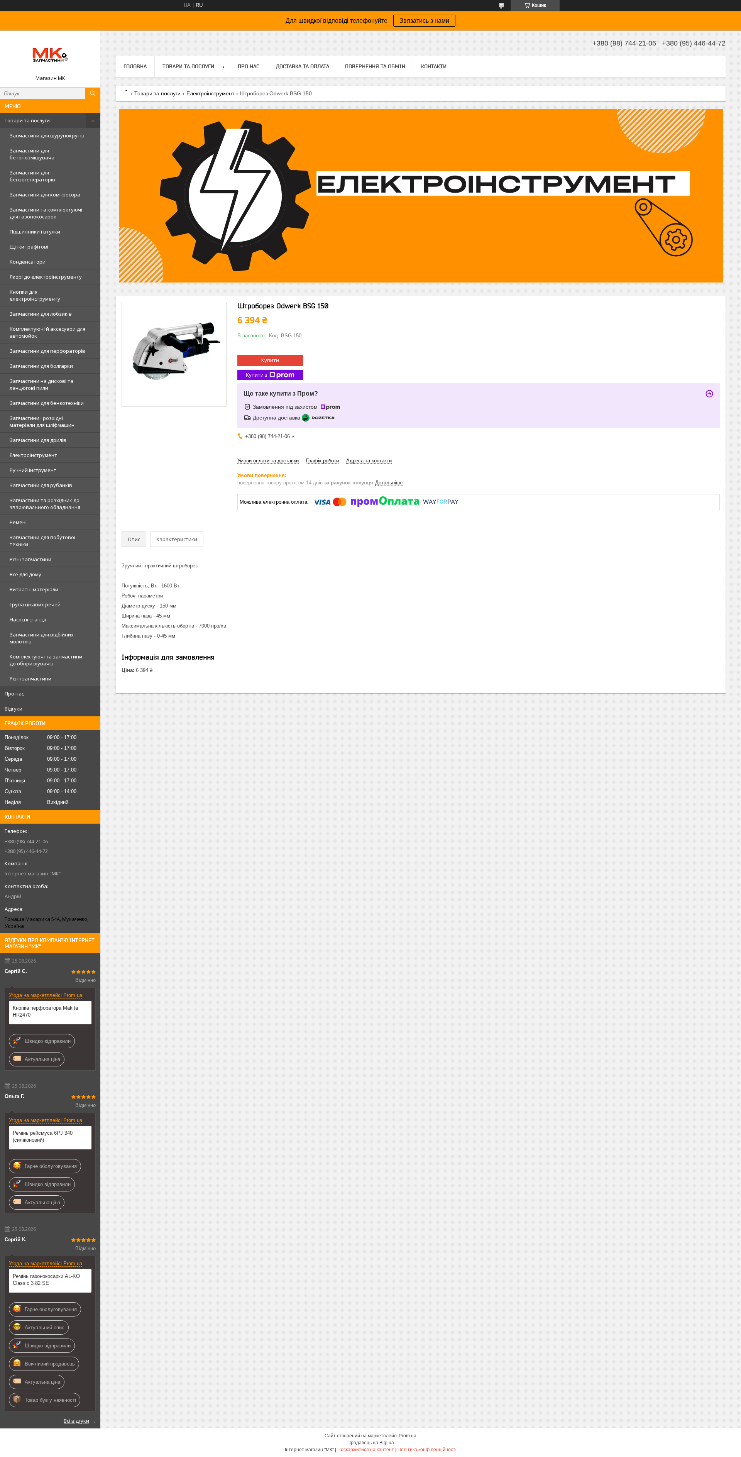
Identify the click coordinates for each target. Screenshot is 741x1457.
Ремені (18, 522)
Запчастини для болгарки (41, 365)
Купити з (256, 374)
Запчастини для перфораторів (47, 350)
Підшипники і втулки (35, 231)
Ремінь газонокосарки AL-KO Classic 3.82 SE (46, 1279)
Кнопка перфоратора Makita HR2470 (45, 1011)
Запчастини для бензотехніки (47, 402)
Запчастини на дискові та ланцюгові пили (41, 384)
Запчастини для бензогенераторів (32, 176)
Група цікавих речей (35, 604)
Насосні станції (28, 619)
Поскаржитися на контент (365, 1449)
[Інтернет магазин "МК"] (50, 55)
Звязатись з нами (424, 20)
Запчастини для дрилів (38, 440)
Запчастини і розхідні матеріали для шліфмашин (42, 421)
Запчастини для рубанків (41, 485)
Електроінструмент (33, 455)
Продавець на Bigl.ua (370, 1442)
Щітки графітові (29, 246)
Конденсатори (28, 261)
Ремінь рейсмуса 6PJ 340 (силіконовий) (43, 1136)
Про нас (14, 693)
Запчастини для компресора (45, 194)
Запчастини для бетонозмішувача (32, 154)
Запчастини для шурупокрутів (47, 135)
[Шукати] (92, 93)
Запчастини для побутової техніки (42, 541)
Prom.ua (407, 1435)
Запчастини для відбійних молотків (42, 638)
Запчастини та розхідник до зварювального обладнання (45, 504)
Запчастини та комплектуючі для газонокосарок (46, 213)
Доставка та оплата (302, 66)
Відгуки (13, 708)
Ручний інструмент (33, 470)
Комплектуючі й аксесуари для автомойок (47, 332)
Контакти (434, 66)
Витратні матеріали (34, 589)
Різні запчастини (30, 559)
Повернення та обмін (375, 66)
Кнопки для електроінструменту (35, 295)
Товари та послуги (27, 120)
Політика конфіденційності (427, 1449)
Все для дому (25, 574)
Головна (135, 66)
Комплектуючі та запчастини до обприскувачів (46, 660)
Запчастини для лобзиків (41, 313)
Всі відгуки (76, 1420)
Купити (270, 360)
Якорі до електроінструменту (46, 276)
